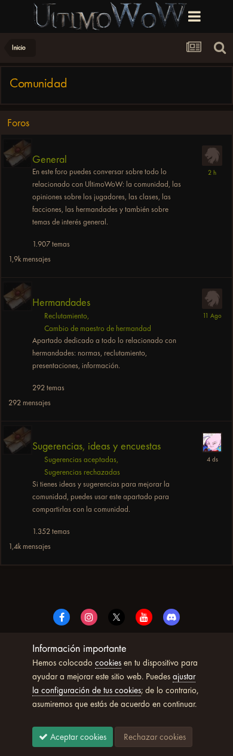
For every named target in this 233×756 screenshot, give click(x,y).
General (49, 159)
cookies (108, 662)
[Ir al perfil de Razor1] (212, 442)
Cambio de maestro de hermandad (97, 328)
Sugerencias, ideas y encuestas (96, 446)
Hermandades (61, 302)
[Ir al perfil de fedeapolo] (212, 155)
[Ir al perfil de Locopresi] (212, 299)
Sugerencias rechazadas (82, 471)
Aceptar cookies (77, 736)
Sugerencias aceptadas (80, 459)
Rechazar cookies (153, 736)
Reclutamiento (65, 315)
